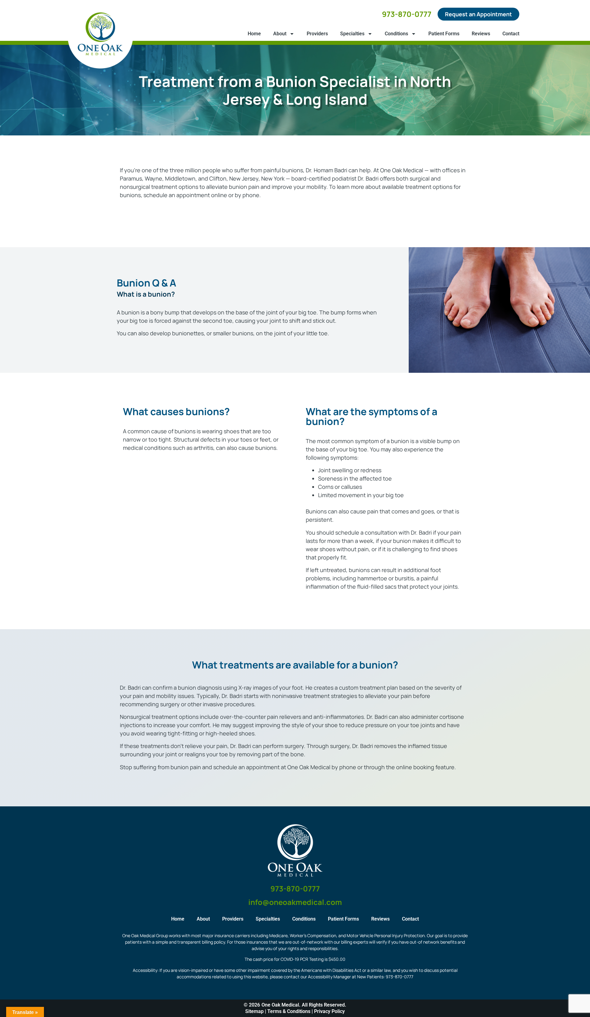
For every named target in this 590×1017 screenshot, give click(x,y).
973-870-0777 (406, 14)
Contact (510, 34)
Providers (317, 34)
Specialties (352, 34)
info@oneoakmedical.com (295, 902)
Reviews (481, 34)
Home (254, 34)
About (279, 34)
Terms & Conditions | (290, 1011)
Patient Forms (443, 34)
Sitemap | (256, 1011)
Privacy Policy (329, 1011)
